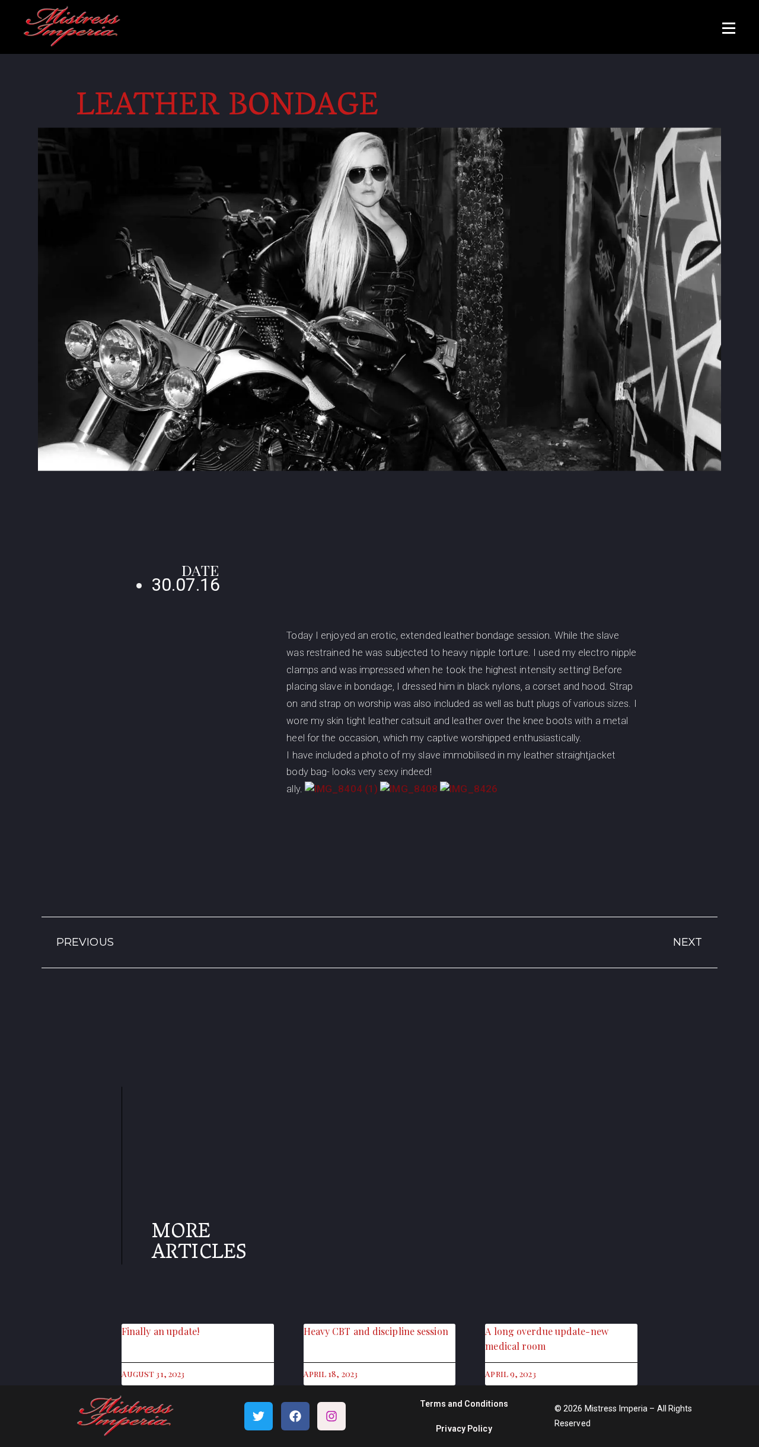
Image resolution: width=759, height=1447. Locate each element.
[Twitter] (258, 1416)
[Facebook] (295, 1416)
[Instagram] (331, 1416)
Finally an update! (161, 1331)
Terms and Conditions (464, 1403)
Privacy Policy (464, 1428)
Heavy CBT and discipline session (376, 1331)
